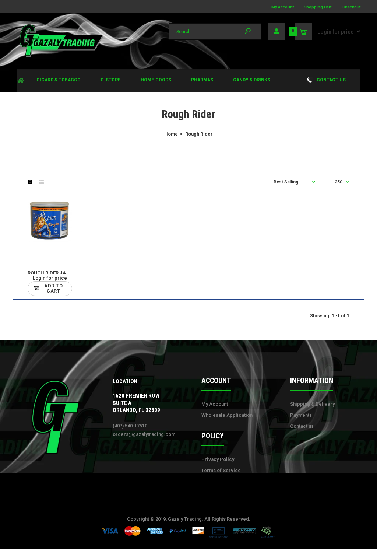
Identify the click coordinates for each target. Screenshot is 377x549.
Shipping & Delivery (312, 404)
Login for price (335, 32)
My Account (282, 7)
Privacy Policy (217, 459)
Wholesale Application (227, 415)
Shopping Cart (317, 7)
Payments (301, 415)
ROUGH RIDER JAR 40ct (54, 273)
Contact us (302, 426)
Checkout (351, 7)
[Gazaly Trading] (61, 56)
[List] (41, 182)
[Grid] (30, 182)
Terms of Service (221, 470)
